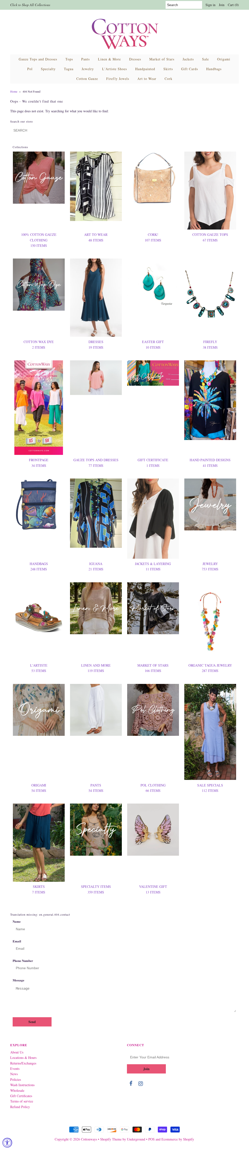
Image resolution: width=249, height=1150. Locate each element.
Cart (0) (233, 4)
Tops (69, 59)
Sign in (210, 4)
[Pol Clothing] (153, 710)
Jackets (188, 59)
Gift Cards (189, 69)
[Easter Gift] (153, 283)
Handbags (214, 69)
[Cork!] (153, 178)
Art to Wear (146, 78)
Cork (168, 78)
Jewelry (88, 69)
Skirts (168, 69)
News (14, 1074)
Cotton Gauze (87, 78)
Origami (223, 59)
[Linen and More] (96, 608)
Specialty (48, 69)
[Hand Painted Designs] (210, 400)
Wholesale (17, 1090)
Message (18, 980)
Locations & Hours (23, 1057)
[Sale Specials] (210, 732)
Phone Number (23, 960)
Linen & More (109, 59)
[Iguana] (96, 513)
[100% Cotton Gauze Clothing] (39, 177)
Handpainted (145, 69)
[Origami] (39, 710)
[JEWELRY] (210, 504)
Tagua (68, 69)
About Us (16, 1052)
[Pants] (96, 710)
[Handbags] (39, 504)
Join (221, 4)
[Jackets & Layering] (153, 519)
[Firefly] (210, 298)
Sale (205, 59)
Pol (30, 69)
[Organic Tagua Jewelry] (210, 621)
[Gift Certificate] (153, 373)
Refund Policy (20, 1106)
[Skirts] (39, 843)
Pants (85, 59)
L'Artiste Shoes (114, 69)
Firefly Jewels (117, 78)
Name (17, 921)
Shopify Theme (111, 1139)
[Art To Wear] (96, 186)
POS (151, 1139)
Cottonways (89, 1139)
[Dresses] (96, 298)
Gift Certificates (21, 1095)
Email (17, 941)
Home (13, 91)
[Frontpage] (39, 407)
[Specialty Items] (96, 829)
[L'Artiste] (39, 608)
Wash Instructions (22, 1085)
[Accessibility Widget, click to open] (7, 1143)
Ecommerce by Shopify (177, 1139)
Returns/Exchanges (23, 1063)
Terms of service (21, 1101)
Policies (15, 1079)
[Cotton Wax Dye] (39, 284)
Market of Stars (161, 59)
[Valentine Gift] (153, 829)
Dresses (135, 59)
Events (14, 1068)
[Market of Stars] (153, 608)
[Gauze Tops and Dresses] (96, 377)
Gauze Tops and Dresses (38, 59)
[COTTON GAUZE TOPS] (210, 191)
